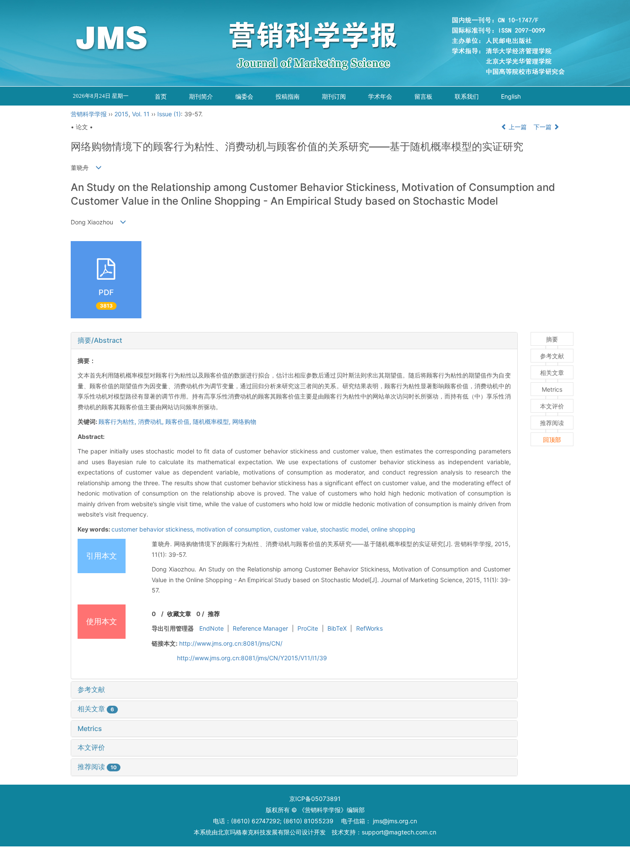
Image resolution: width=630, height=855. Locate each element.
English (511, 96)
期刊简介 (201, 96)
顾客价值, (179, 421)
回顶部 (552, 439)
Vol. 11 (141, 114)
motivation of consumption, (235, 529)
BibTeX (337, 628)
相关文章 (96, 708)
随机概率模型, (212, 421)
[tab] (294, 340)
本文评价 (91, 747)
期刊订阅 (334, 96)
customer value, (297, 529)
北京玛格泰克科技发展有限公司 (260, 832)
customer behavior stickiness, (153, 529)
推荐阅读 (97, 766)
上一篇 (517, 126)
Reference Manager (260, 628)
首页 (161, 96)
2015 (121, 114)
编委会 (244, 96)
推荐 (214, 613)
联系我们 (467, 96)
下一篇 (543, 126)
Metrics (90, 728)
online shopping (393, 529)
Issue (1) (169, 114)
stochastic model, (345, 529)
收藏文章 (179, 613)
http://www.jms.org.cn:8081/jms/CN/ (230, 643)
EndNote (211, 628)
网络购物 (244, 421)
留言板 (423, 96)
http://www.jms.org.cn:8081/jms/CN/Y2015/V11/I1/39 (252, 658)
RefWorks (369, 628)
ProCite (307, 628)
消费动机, (151, 421)
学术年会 (380, 96)
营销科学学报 (89, 114)
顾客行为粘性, (118, 421)
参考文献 (91, 689)
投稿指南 (288, 96)
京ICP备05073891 (315, 798)
